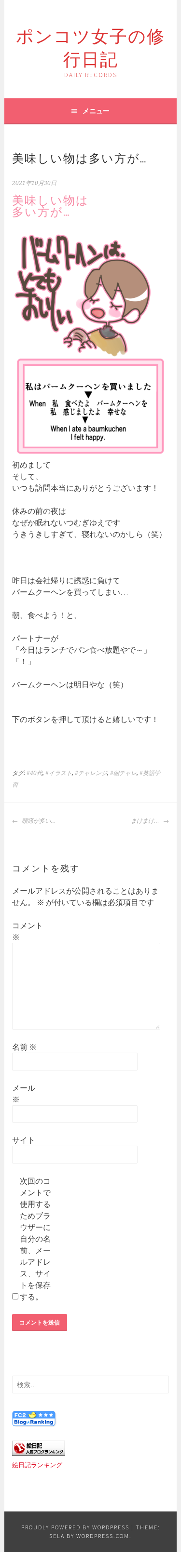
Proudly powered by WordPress (75, 1527)
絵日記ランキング (37, 1465)
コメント (27, 931)
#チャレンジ (91, 773)
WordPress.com (102, 1535)
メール (23, 1093)
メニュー (96, 111)
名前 (24, 1047)
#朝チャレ (123, 773)
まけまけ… (146, 820)
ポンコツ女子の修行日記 (90, 46)
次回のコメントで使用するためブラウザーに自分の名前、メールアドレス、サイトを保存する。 (35, 1238)
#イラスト (58, 773)
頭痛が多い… (38, 820)
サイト (23, 1140)
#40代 (34, 773)
